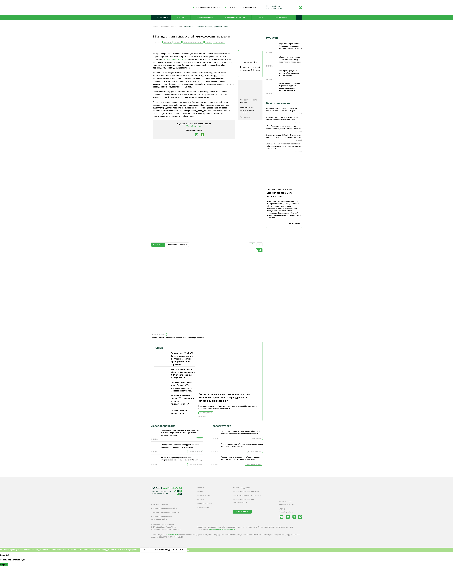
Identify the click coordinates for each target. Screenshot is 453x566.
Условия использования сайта (164, 508)
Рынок (260, 17)
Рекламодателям (248, 7)
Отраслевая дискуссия (235, 17)
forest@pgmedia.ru (286, 512)
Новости (180, 17)
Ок (144, 550)
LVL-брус (177, 42)
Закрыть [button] (4, 564)
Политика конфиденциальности (165, 512)
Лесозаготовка (221, 426)
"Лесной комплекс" (193, 126)
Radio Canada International (175, 59)
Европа (208, 42)
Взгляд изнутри (256, 438)
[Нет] (188, 550)
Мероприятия (281, 17)
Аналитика (201, 500)
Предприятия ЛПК (204, 504)
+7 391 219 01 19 (284, 509)
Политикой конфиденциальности (222, 529)
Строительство (219, 42)
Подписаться (242, 511)
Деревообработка (206, 413)
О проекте (232, 7)
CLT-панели (167, 42)
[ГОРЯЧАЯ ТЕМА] (206, 289)
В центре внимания (205, 17)
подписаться (158, 244)
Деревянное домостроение (193, 42)
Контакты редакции (159, 504)
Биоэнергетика (203, 508)
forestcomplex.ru (171, 535)
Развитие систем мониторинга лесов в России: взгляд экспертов (177, 338)
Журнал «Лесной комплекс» (208, 7)
